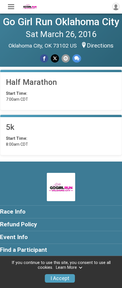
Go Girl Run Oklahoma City (61, 22)
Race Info (13, 211)
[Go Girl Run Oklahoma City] (30, 7)
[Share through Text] (76, 58)
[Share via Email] (66, 58)
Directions (100, 45)
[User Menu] (116, 6)
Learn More (66, 267)
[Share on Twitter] (55, 58)
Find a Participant (23, 249)
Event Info (14, 237)
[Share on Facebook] (44, 58)
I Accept (60, 278)
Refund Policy (18, 224)
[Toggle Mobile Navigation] (11, 6)
